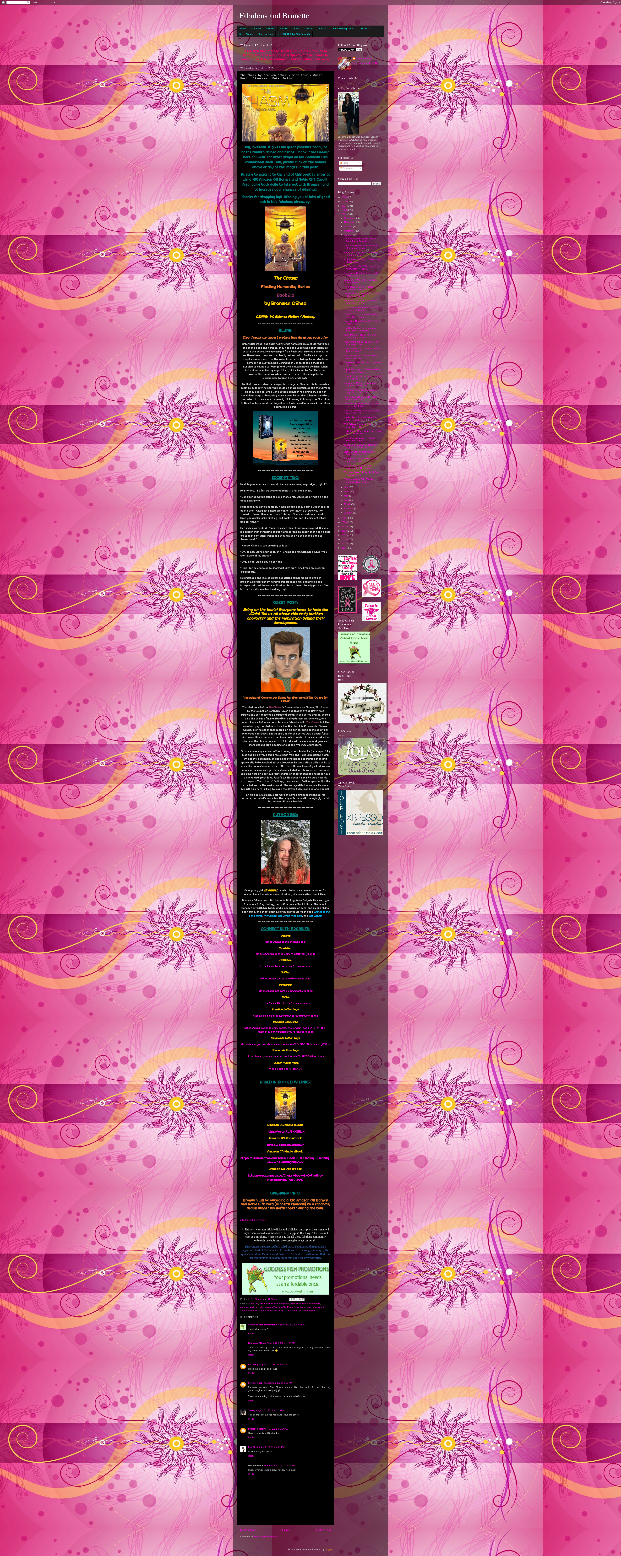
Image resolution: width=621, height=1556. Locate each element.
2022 (344, 214)
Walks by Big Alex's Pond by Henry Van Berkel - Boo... (361, 343)
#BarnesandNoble (268, 1303)
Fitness (296, 28)
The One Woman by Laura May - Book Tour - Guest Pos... (360, 329)
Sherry (251, 1410)
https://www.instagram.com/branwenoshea (285, 991)
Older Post (323, 1530)
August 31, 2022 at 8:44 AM (274, 1364)
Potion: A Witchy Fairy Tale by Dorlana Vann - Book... (358, 480)
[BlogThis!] (293, 1299)
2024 (344, 206)
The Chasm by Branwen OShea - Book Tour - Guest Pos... (360, 240)
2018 (344, 531)
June (347, 491)
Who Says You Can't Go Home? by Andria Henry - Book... (361, 267)
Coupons (322, 28)
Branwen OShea (257, 1343)
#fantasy (244, 1307)
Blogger (329, 1549)
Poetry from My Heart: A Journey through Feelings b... (360, 253)
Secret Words (246, 34)
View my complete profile (365, 63)
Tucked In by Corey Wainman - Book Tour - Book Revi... (362, 432)
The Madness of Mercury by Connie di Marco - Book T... (361, 294)
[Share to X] (296, 1299)
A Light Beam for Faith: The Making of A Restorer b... (361, 260)
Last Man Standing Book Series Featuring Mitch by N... (359, 453)
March (347, 504)
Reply (251, 1333)
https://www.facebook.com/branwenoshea (285, 966)
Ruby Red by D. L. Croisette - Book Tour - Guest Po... (361, 349)
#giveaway (265, 1307)
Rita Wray (253, 1364)
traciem (252, 1429)
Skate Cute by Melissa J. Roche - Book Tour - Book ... (360, 439)
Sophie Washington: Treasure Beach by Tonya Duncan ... (362, 370)
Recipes (284, 28)
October (348, 226)
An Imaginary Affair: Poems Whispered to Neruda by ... (358, 466)
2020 (344, 522)
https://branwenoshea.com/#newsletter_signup (286, 954)
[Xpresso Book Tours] (360, 834)
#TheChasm (291, 1310)
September (350, 231)
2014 (344, 548)
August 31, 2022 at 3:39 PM (270, 1410)
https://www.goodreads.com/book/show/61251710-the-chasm (285, 1056)
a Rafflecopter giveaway (253, 1220)
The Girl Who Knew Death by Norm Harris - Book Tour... (361, 404)
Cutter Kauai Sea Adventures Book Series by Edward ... (361, 308)
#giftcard (254, 1307)
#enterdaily (314, 1303)
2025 (344, 201)
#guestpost (305, 1307)
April (346, 500)
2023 (344, 210)
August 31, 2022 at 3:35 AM (292, 1325)
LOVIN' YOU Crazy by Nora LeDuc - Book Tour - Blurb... (361, 315)
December (349, 218)
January (348, 513)
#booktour (284, 1303)
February (349, 508)
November (349, 222)
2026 (344, 197)
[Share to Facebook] (299, 1299)
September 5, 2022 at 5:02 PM (279, 1465)
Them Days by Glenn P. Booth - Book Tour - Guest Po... (359, 288)
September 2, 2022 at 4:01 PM (269, 1447)
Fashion (309, 28)
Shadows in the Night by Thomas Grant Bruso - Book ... (360, 301)
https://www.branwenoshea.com (285, 941)
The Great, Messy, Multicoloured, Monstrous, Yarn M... (360, 246)
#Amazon (253, 1303)
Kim (250, 1447)
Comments (348, 168)
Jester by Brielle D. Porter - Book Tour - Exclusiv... (360, 356)
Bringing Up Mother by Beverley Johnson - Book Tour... (359, 384)
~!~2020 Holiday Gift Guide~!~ (294, 34)
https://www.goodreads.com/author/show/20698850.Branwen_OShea (285, 1044)
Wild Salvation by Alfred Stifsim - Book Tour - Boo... (359, 425)
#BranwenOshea (299, 1303)
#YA (301, 1310)
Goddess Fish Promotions (262, 1325)
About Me (256, 28)
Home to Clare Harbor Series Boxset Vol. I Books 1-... (362, 377)
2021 (344, 518)
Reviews (270, 28)
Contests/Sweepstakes (343, 28)
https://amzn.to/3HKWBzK (285, 1131)
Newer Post (248, 1530)
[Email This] (290, 1299)
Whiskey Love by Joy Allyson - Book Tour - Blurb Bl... (361, 411)
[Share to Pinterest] (303, 1299)
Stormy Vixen (255, 1383)
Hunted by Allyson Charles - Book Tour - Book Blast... (360, 398)
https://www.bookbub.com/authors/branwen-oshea (285, 1015)
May (346, 496)
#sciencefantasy (248, 1310)
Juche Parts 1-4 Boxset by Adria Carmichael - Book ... (359, 336)
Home (243, 28)
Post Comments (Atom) (266, 1536)
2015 (344, 543)
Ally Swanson (363, 58)
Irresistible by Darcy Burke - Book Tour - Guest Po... (360, 418)
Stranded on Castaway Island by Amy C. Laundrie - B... (360, 446)
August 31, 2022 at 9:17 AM (278, 1383)
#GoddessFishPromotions (285, 1307)
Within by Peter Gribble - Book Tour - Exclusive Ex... (361, 473)
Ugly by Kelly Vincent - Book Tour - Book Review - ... (361, 281)
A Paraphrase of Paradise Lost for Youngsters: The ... (360, 459)
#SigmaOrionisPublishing (270, 1310)
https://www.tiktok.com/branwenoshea (285, 1003)
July (346, 487)
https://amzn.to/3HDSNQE (285, 1068)
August (348, 235)
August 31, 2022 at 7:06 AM (281, 1343)
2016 (344, 539)
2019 (344, 526)
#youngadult (310, 1310)
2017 (344, 535)
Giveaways (364, 28)
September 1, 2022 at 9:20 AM (273, 1429)
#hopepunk (318, 1307)
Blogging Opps (265, 34)
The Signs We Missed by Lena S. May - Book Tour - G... (360, 391)
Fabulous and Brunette (274, 15)
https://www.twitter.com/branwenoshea (285, 978)
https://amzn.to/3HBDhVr (285, 1145)
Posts (345, 163)
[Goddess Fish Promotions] (354, 663)
